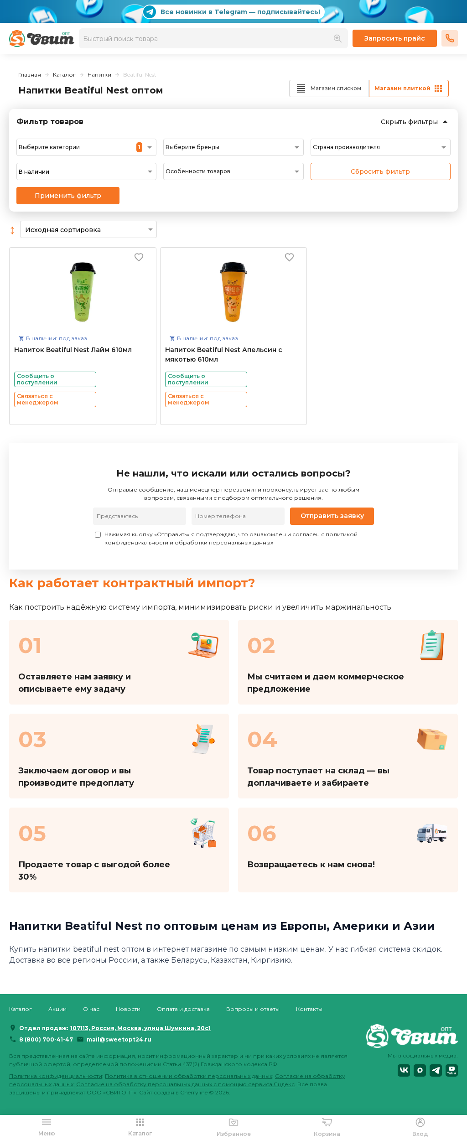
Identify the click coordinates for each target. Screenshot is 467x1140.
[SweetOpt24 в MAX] (420, 1070)
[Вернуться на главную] (412, 1035)
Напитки (99, 74)
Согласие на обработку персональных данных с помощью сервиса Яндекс (185, 1084)
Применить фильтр (68, 196)
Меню (46, 1133)
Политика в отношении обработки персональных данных (188, 1076)
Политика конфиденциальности (55, 1076)
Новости (128, 1008)
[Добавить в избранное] (139, 257)
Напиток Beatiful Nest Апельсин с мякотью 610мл (223, 354)
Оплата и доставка (183, 1008)
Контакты (309, 1008)
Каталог (64, 74)
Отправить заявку (332, 516)
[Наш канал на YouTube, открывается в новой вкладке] (452, 1070)
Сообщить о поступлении (37, 379)
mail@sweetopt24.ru (119, 1039)
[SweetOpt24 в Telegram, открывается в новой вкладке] (436, 1070)
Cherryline (194, 1092)
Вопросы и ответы (253, 1008)
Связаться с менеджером (37, 399)
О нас (91, 1008)
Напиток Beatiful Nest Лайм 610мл (73, 350)
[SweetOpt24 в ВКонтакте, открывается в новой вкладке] (404, 1070)
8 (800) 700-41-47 (46, 1039)
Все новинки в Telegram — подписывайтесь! (240, 12)
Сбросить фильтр (380, 171)
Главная (29, 74)
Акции (57, 1008)
